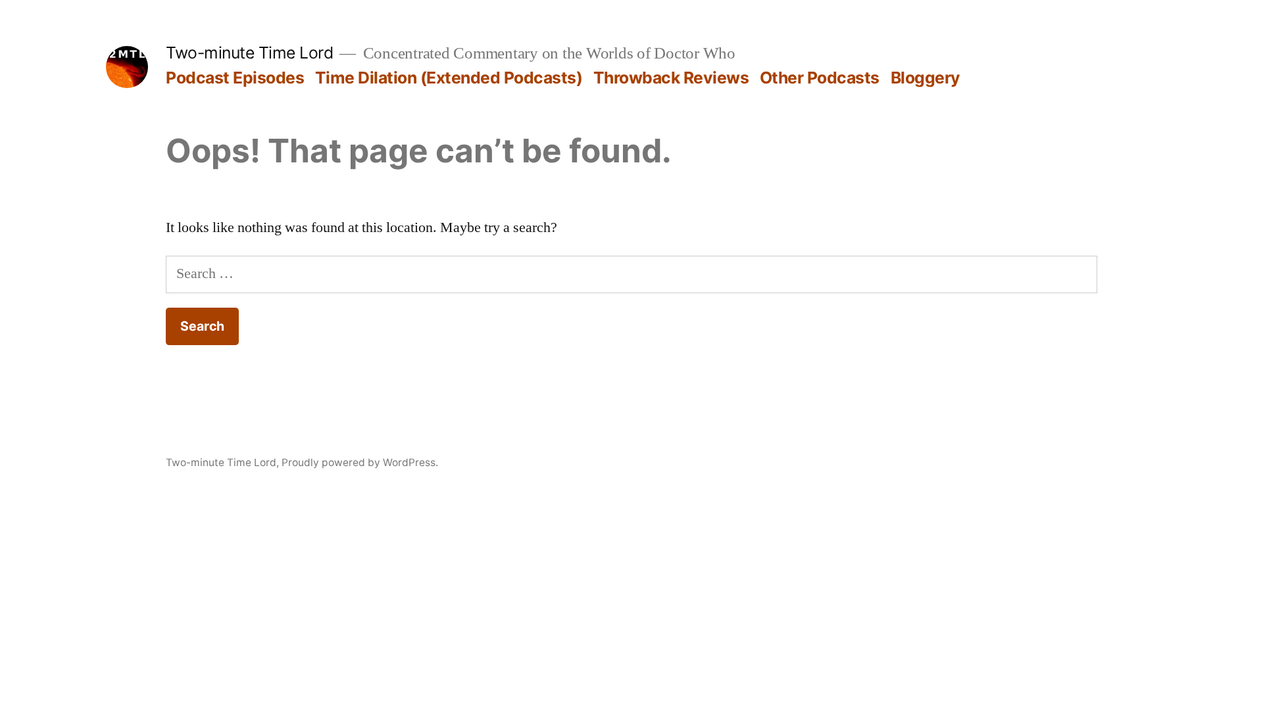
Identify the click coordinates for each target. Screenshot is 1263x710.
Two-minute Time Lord (249, 52)
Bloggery (925, 77)
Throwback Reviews (671, 77)
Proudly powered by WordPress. (360, 462)
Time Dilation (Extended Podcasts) (449, 77)
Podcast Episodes (235, 77)
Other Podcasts (819, 77)
